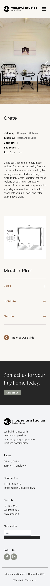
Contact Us (12, 392)
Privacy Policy (11, 461)
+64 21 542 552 (12, 484)
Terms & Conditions (15, 465)
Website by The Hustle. (25, 580)
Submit (22, 537)
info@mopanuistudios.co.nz (19, 487)
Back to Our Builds (23, 337)
